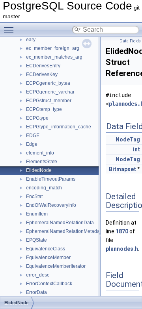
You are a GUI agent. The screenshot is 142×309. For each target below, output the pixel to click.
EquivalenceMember (48, 257)
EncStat (34, 196)
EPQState (36, 240)
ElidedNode (39, 170)
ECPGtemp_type (44, 109)
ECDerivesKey (42, 74)
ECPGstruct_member (48, 100)
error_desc (37, 275)
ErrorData (36, 292)
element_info (40, 153)
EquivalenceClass (45, 249)
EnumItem (37, 214)
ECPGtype (37, 118)
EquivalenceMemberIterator (56, 266)
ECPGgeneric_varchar (50, 92)
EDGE (32, 135)
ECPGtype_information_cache (58, 127)
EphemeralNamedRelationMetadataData (70, 231)
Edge (31, 144)
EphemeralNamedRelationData (60, 222)
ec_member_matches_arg (54, 57)
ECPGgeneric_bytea (48, 83)
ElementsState (41, 161)
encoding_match (44, 188)
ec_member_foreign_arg (52, 48)
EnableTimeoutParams (50, 179)
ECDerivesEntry (43, 66)
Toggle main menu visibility (10, 30)
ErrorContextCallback (49, 283)
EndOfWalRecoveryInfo (51, 205)
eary (31, 39)
